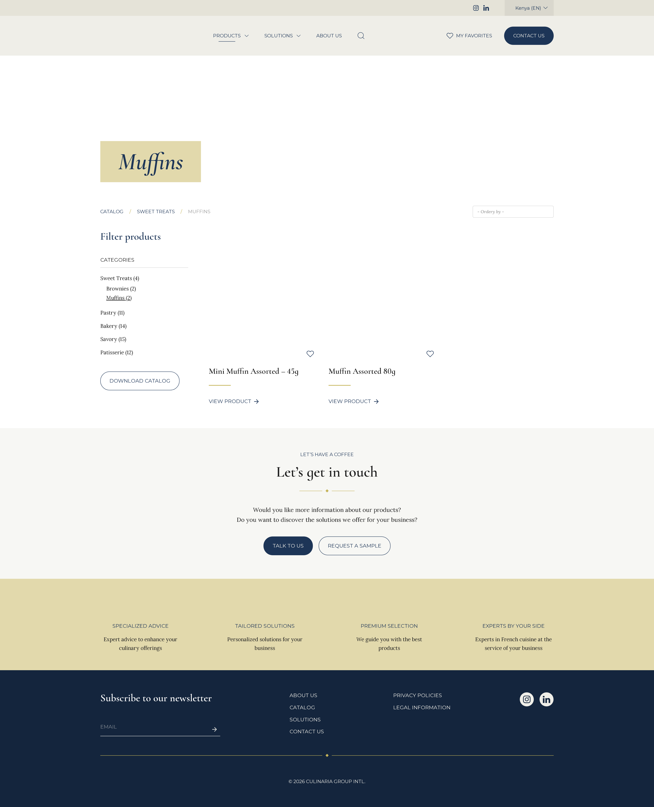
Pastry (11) (112, 313)
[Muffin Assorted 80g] (381, 286)
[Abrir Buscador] (360, 35)
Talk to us (288, 546)
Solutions (278, 36)
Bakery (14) (113, 326)
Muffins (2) (119, 298)
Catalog (111, 211)
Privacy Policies (417, 695)
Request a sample (354, 546)
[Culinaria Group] (125, 35)
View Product (230, 401)
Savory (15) (113, 339)
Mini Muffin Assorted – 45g (254, 371)
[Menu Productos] (247, 36)
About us (329, 36)
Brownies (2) (121, 289)
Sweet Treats (156, 211)
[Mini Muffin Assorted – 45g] (261, 286)
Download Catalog (140, 381)
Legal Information (421, 707)
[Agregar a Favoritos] (310, 354)
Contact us (528, 36)
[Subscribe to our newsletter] (214, 729)
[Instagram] (476, 8)
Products (227, 36)
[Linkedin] (486, 8)
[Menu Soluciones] (299, 36)
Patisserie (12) (116, 352)
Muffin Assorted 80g (362, 371)
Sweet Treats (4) (119, 278)
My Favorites (465, 36)
